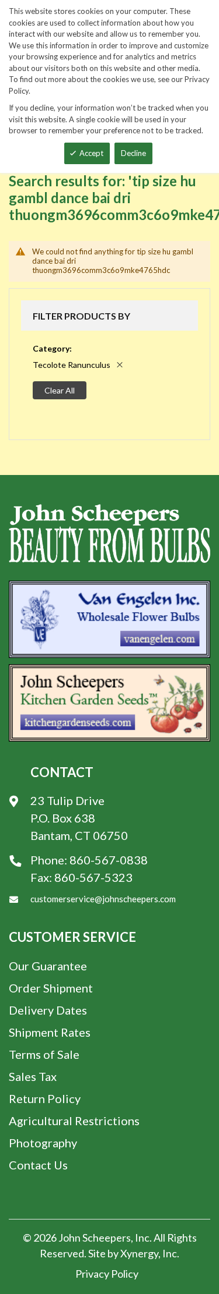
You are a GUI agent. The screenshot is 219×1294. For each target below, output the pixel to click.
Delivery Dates (48, 1010)
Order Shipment (51, 988)
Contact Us (38, 1165)
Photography (43, 1143)
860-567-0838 (108, 860)
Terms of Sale (44, 1054)
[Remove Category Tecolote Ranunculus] (119, 365)
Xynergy (139, 1253)
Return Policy (45, 1098)
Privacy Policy (106, 1273)
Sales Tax (33, 1076)
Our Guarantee (48, 966)
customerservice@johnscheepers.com (103, 899)
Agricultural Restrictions (74, 1121)
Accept (91, 153)
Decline (133, 153)
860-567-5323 (93, 877)
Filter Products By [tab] (81, 315)
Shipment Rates (50, 1032)
